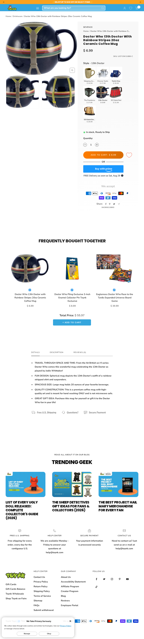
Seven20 (88, 27)
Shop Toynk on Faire (16, 598)
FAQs (36, 605)
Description (56, 352)
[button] (136, 8)
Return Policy (40, 586)
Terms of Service (42, 596)
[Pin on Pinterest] (109, 204)
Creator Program (69, 591)
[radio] (89, 76)
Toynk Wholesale (15, 593)
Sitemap (38, 600)
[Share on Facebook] (105, 204)
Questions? (72, 412)
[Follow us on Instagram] (112, 579)
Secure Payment (97, 412)
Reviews (65, 600)
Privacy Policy (41, 581)
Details (35, 352)
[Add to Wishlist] (129, 155)
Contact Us (39, 577)
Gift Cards (11, 584)
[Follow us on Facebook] (96, 579)
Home (8, 16)
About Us (66, 577)
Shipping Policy (42, 591)
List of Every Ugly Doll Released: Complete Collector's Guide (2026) (22, 510)
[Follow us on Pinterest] (120, 579)
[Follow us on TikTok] (96, 587)
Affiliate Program (70, 586)
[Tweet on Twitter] (114, 204)
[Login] (124, 8)
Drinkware (17, 16)
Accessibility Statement (73, 581)
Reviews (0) (80, 352)
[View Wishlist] (130, 8)
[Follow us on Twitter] (104, 579)
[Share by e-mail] (119, 204)
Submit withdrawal (44, 610)
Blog (63, 596)
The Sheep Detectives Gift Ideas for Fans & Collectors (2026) (70, 506)
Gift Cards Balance (15, 589)
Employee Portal (69, 605)
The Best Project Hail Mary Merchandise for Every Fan (118, 506)
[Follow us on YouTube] (127, 579)
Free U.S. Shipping (46, 412)
